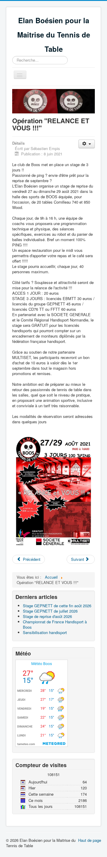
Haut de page (89, 840)
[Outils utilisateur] (86, 144)
